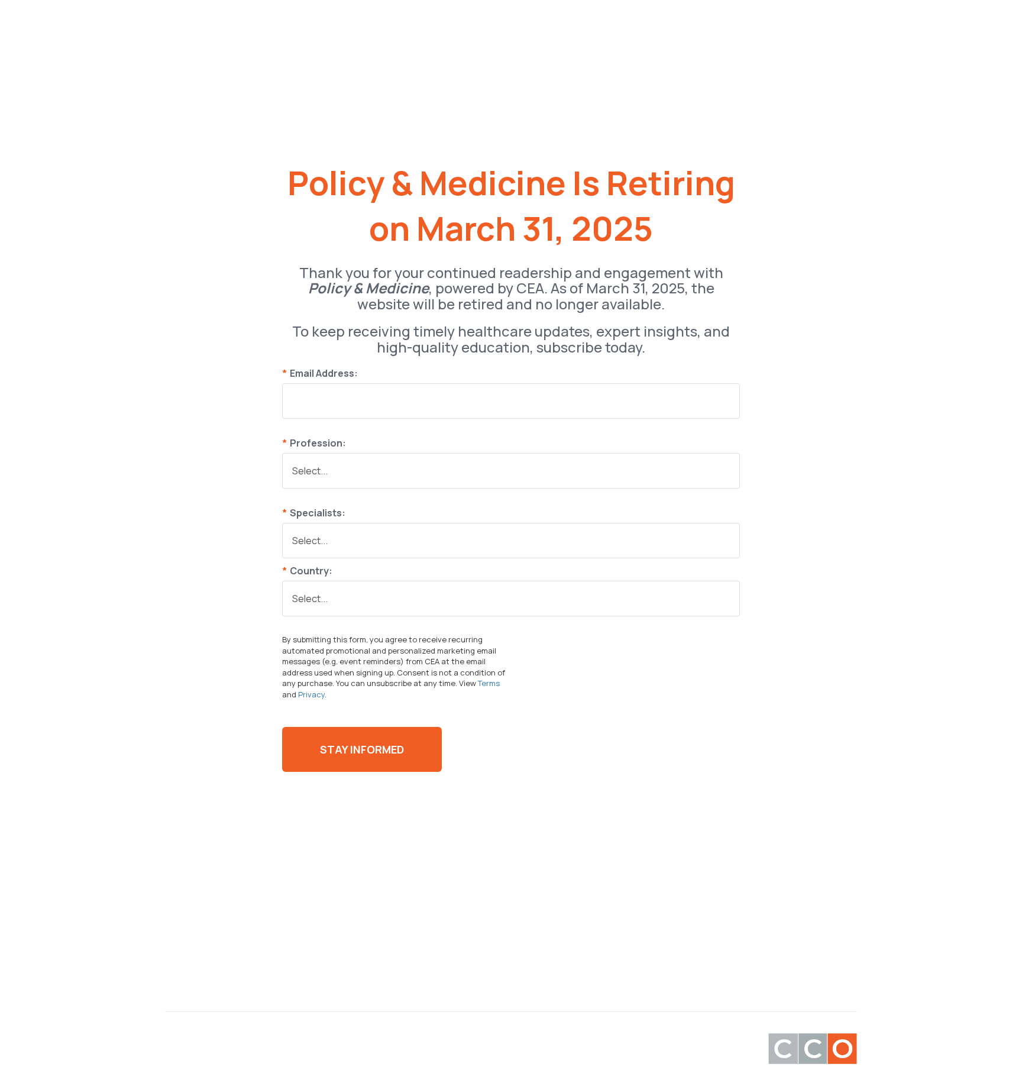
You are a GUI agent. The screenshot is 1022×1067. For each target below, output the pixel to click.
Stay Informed (362, 749)
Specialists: (313, 512)
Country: (307, 570)
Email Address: (320, 373)
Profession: (314, 443)
